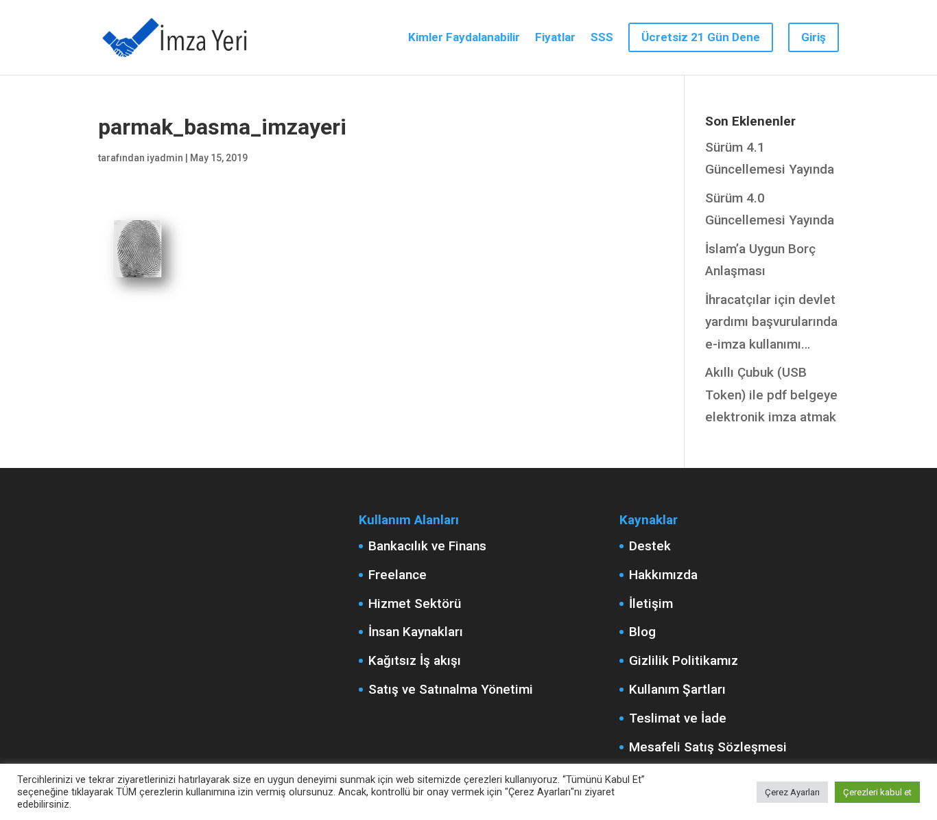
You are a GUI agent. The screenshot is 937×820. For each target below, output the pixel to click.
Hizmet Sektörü (414, 603)
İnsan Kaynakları (415, 632)
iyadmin (165, 157)
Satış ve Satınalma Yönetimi (450, 689)
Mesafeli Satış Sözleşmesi (708, 747)
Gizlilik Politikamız (683, 660)
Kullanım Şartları (677, 689)
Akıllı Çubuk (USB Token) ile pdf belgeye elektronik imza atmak (771, 394)
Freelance (397, 575)
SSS (602, 38)
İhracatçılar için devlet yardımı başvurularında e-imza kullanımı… (771, 322)
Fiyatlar (555, 38)
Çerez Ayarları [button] (792, 792)
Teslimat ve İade (677, 718)
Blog (642, 632)
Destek (650, 546)
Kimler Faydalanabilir (464, 38)
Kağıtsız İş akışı (414, 660)
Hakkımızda (663, 575)
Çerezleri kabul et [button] (877, 792)
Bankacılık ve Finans (427, 546)
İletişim (651, 603)
